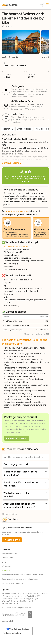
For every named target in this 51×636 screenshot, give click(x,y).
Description (7, 129)
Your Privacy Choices (19, 629)
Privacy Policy (25, 575)
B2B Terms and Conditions (12, 583)
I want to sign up (12, 539)
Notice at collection (12, 633)
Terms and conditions (10, 575)
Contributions (7, 557)
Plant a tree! (6, 570)
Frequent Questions (9, 553)
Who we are (6, 566)
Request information (16, 438)
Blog (4, 562)
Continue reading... (12, 162)
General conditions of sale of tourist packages (20, 579)
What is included (24, 129)
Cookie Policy (37, 575)
